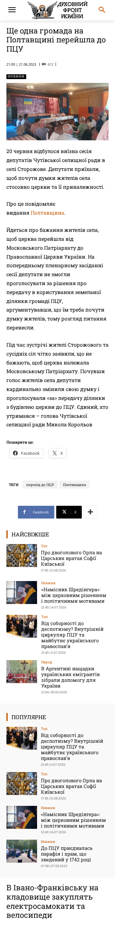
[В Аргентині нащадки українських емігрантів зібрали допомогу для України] (21, 671)
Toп (44, 546)
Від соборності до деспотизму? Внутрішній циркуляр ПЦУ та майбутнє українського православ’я (72, 634)
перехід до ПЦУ (40, 484)
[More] (90, 512)
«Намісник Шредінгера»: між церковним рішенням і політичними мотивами (73, 595)
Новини (16, 76)
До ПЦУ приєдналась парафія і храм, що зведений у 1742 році (67, 854)
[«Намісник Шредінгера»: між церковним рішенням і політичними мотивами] (21, 592)
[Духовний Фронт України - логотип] (57, 10)
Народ (46, 662)
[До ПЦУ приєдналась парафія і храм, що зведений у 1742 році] (21, 851)
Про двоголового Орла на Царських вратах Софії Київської (71, 558)
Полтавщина (47, 212)
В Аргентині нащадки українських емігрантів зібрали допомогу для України (70, 677)
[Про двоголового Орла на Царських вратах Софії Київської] (21, 555)
